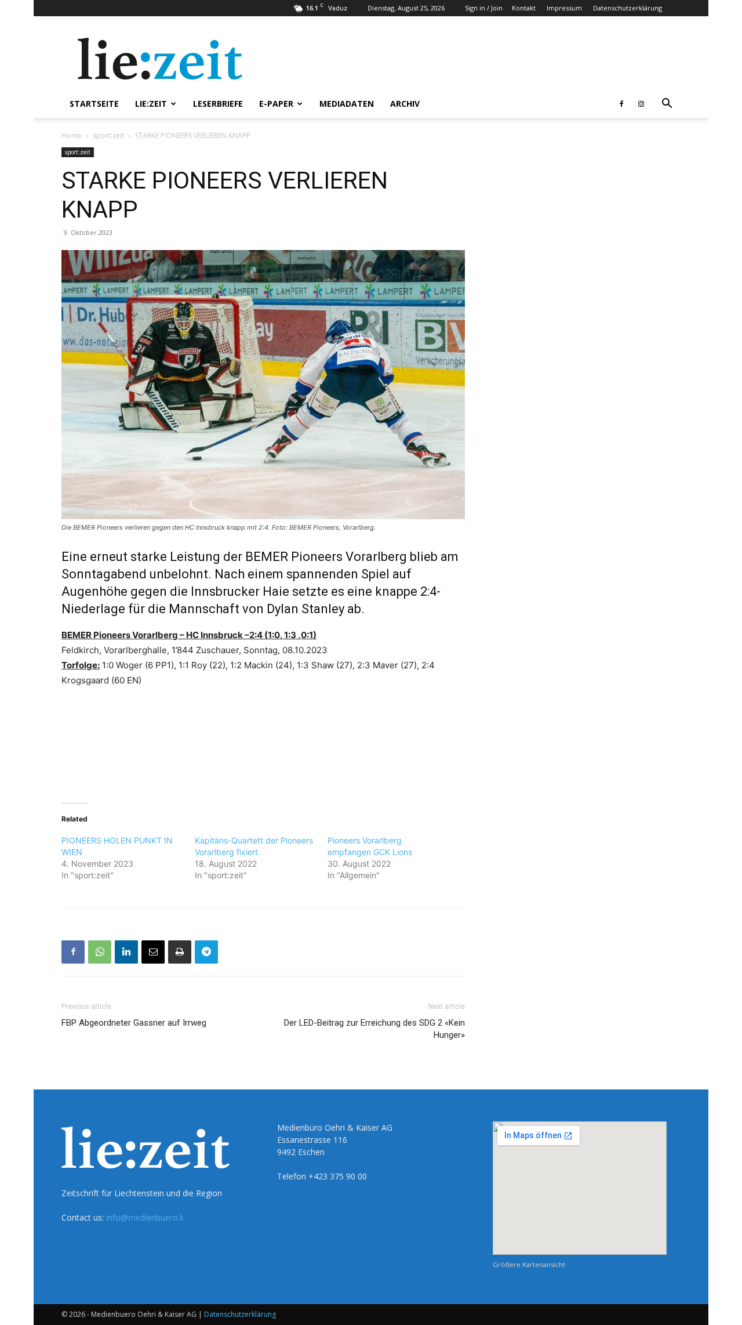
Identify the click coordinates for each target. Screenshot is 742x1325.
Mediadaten (346, 103)
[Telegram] (206, 952)
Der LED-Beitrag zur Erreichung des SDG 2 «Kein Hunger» (374, 1029)
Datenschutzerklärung (627, 7)
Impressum (564, 7)
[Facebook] (621, 104)
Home (71, 135)
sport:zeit (108, 135)
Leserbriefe (218, 103)
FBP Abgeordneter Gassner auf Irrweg (133, 1023)
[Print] (179, 952)
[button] (667, 104)
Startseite (94, 103)
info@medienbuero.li (144, 1217)
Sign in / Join (484, 7)
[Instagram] (641, 104)
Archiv (405, 103)
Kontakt (524, 7)
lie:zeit (151, 103)
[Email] (153, 952)
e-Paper (276, 103)
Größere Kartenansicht (529, 1264)
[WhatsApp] (99, 952)
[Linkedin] (126, 952)
